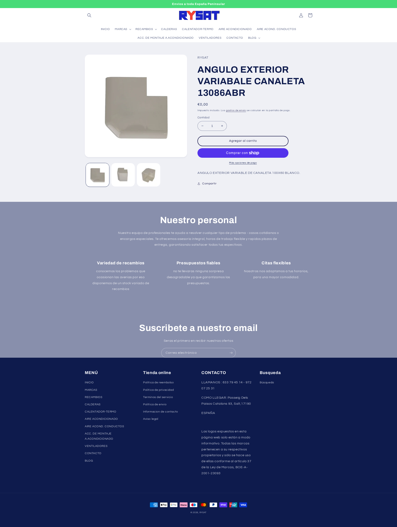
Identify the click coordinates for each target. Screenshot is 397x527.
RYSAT (203, 512)
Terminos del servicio (158, 397)
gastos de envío (236, 110)
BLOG (89, 460)
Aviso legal (150, 419)
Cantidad (203, 117)
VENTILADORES (96, 446)
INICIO (89, 382)
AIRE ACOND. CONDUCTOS (104, 426)
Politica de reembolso (158, 382)
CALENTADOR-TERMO (100, 411)
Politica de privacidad (158, 390)
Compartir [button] (209, 183)
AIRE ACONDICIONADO (101, 419)
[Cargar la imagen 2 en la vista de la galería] (123, 174)
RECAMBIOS (93, 397)
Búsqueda (267, 382)
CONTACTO (93, 453)
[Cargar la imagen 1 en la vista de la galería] (97, 174)
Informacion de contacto (160, 411)
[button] (89, 15)
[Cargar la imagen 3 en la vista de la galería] (148, 174)
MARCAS (91, 390)
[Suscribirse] (231, 353)
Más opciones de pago (243, 162)
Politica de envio (154, 404)
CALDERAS (93, 404)
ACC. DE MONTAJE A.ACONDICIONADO (99, 436)
